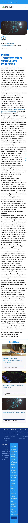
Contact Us (7, 439)
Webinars (3, 447)
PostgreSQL (21, 432)
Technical (15, 432)
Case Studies (7, 448)
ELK (20, 434)
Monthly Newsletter (3, 454)
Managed (15, 434)
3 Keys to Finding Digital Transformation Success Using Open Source (12, 360)
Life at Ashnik (7, 435)
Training (12, 436)
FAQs (3, 438)
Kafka (20, 438)
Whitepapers (7, 451)
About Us (3, 433)
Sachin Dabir (10, 43)
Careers (7, 432)
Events (3, 459)
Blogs (3, 451)
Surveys (7, 453)
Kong (24, 438)
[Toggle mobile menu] (25, 7)
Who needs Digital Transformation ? (14, 412)
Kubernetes (24, 432)
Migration (12, 434)
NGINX (24, 434)
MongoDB (24, 436)
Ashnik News (7, 456)
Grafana (21, 436)
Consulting (12, 432)
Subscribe (14, 518)
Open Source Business (7, 45)
